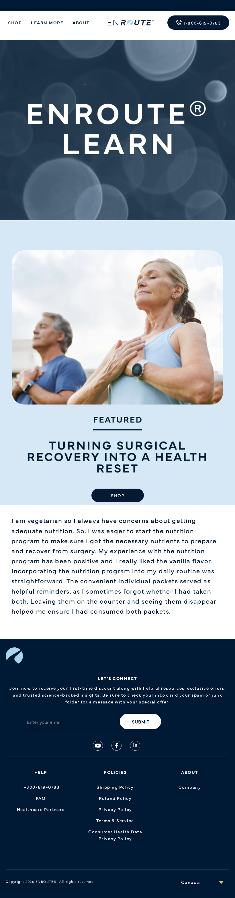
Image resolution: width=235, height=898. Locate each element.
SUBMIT (140, 721)
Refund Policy (115, 798)
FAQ (41, 798)
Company (190, 787)
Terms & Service (115, 820)
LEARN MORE (47, 22)
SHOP (15, 22)
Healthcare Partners (41, 809)
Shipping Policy (115, 787)
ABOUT (81, 22)
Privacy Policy (115, 809)
